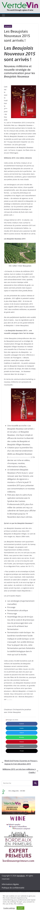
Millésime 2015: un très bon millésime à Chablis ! (19, 771)
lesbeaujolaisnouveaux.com (19, 457)
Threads (22, 751)
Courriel (21, 746)
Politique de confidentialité (13, 888)
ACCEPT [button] (20, 908)
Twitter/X (22, 732)
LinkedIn (21, 728)
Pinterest (22, 741)
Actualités (8, 26)
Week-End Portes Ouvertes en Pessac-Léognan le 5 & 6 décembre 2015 (21, 762)
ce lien (9, 699)
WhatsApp (21, 737)
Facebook (21, 723)
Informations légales (10, 884)
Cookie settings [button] (9, 908)
